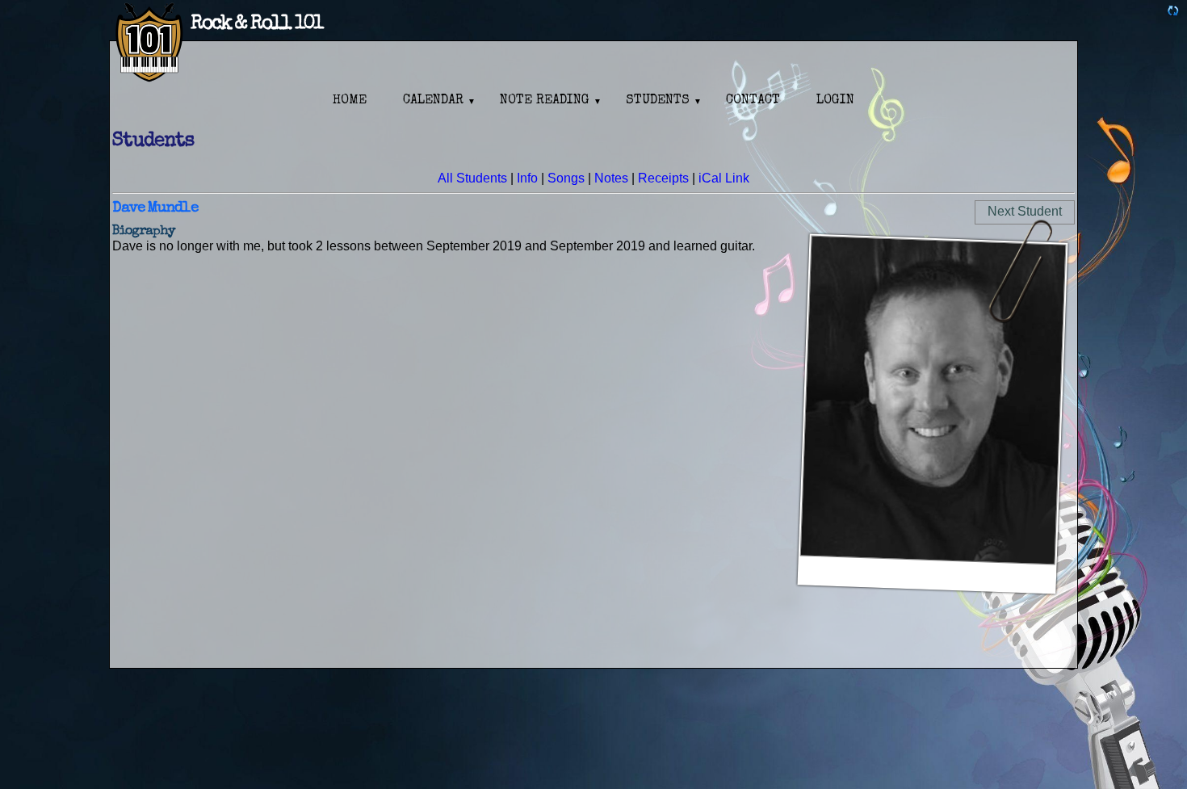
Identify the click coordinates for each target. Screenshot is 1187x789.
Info (527, 178)
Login (835, 100)
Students (658, 100)
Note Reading (544, 100)
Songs (566, 178)
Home (350, 100)
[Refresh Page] (1173, 12)
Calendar (433, 100)
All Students (472, 178)
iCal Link (723, 178)
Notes (611, 178)
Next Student (1025, 211)
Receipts (663, 178)
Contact (753, 100)
